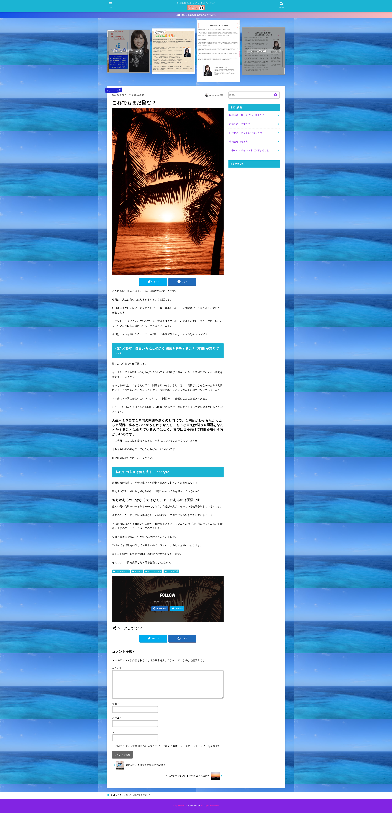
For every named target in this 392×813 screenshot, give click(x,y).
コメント (117, 667)
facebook (161, 608)
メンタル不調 (172, 571)
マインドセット (154, 571)
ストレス (138, 571)
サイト (116, 732)
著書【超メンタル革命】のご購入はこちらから (196, 15)
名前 (115, 703)
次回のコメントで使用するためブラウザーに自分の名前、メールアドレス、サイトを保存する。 (169, 746)
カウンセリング (113, 90)
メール (116, 717)
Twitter (179, 608)
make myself (194, 806)
